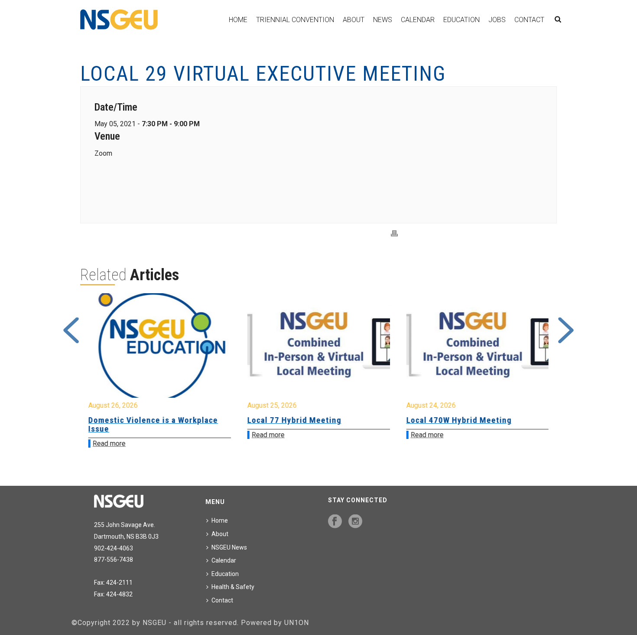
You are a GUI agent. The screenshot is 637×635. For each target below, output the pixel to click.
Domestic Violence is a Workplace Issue (153, 424)
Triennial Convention (295, 20)
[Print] (394, 233)
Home (238, 20)
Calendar (418, 20)
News (382, 20)
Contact (529, 20)
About (353, 20)
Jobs (497, 20)
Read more (109, 443)
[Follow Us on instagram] (355, 521)
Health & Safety (232, 586)
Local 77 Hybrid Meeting (294, 420)
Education (461, 20)
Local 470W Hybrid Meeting (458, 420)
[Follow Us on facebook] (335, 521)
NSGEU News (229, 547)
